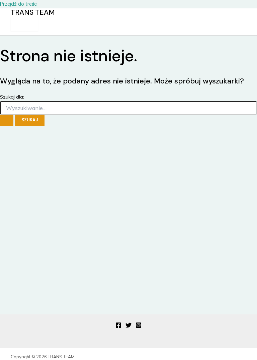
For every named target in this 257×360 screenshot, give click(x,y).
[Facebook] (118, 326)
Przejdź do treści (18, 4)
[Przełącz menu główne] (24, 24)
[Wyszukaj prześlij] (6, 120)
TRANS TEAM (33, 12)
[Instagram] (139, 326)
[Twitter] (128, 326)
